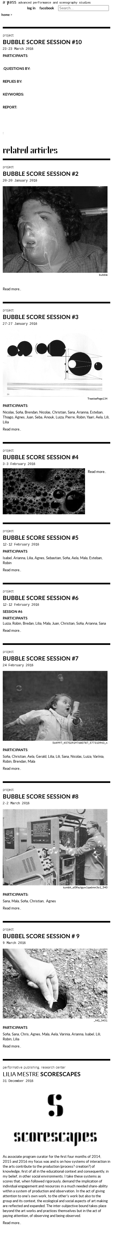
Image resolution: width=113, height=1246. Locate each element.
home (5, 14)
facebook (46, 8)
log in (31, 8)
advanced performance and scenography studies (47, 2)
